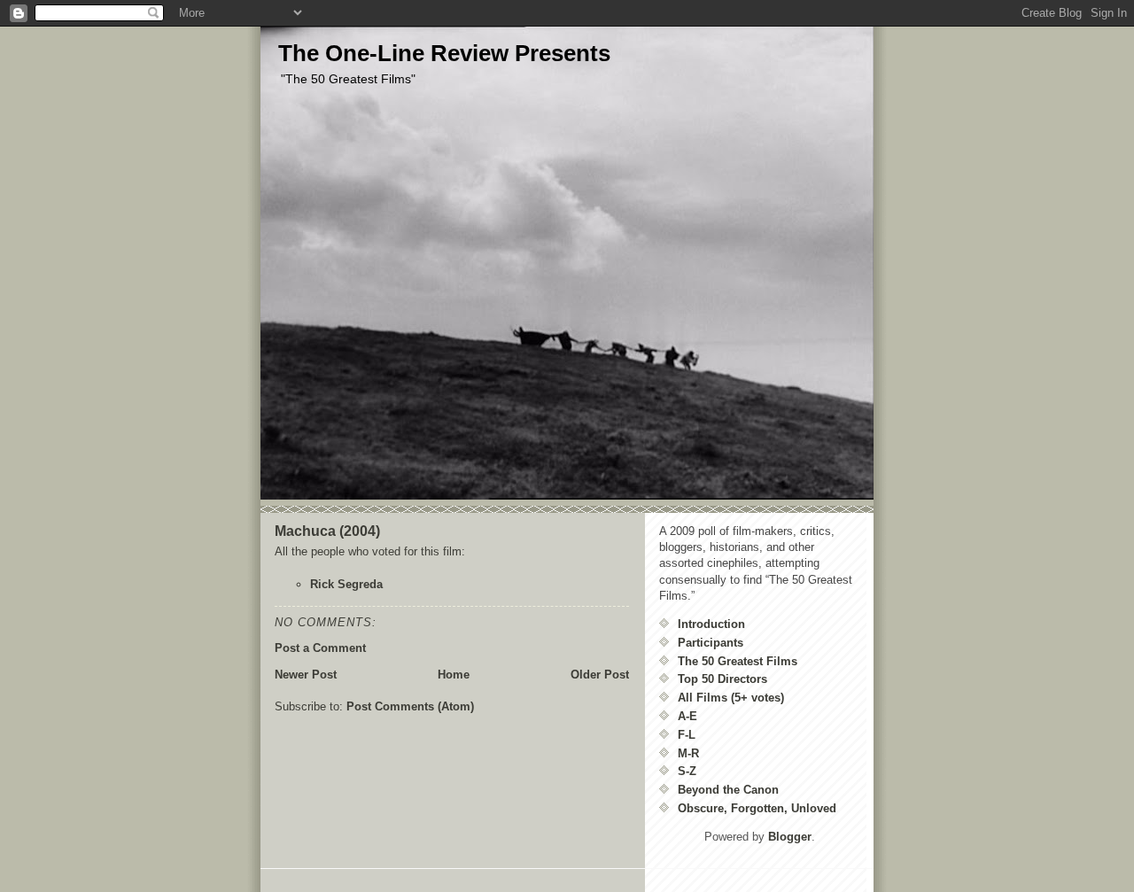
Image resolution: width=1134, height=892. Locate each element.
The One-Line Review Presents (444, 53)
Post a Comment (320, 648)
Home (454, 674)
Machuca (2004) (327, 531)
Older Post (600, 674)
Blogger (790, 836)
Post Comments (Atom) (410, 706)
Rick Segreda (346, 584)
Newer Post (306, 674)
